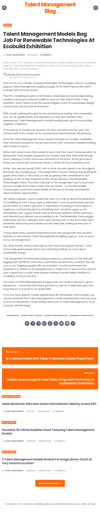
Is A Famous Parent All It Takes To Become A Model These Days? (50, 359)
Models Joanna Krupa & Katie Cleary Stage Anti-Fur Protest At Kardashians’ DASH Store (50, 381)
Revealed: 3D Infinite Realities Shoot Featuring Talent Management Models (48, 432)
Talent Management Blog (50, 7)
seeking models (46, 86)
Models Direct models (31, 315)
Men (5, 422)
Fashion (16, 396)
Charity (6, 396)
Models (7, 25)
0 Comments (46, 55)
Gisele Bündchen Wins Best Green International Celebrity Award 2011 (49, 404)
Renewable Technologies (81, 315)
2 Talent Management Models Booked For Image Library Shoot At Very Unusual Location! (47, 461)
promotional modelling (56, 315)
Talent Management (15, 55)
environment (13, 315)
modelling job (28, 172)
